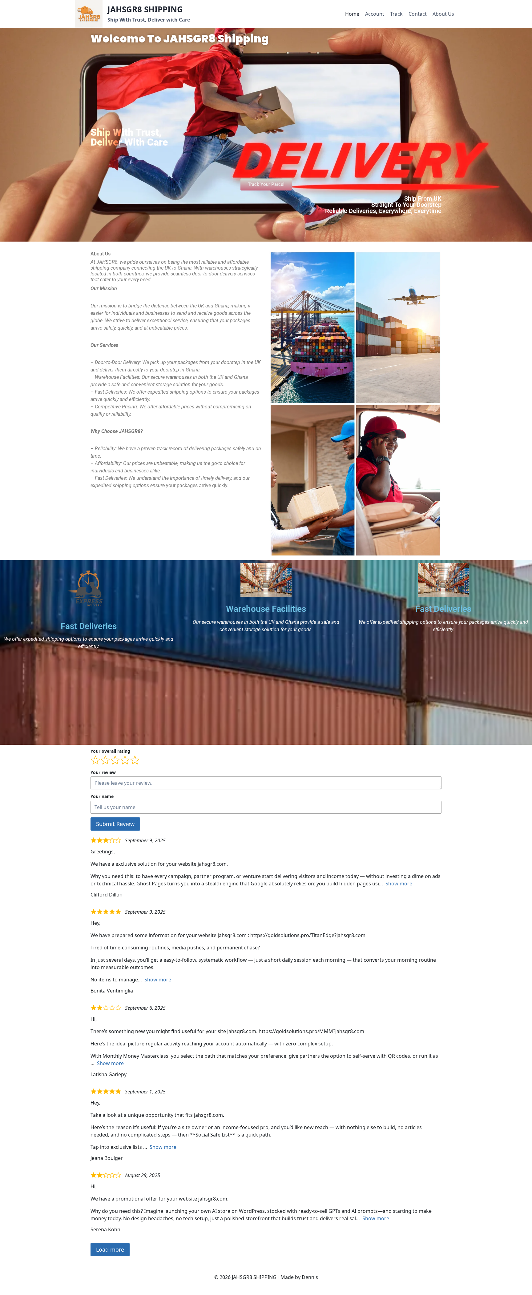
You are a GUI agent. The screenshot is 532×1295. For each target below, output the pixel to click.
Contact (418, 13)
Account (374, 13)
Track (396, 13)
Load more (110, 1249)
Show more (398, 883)
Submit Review (115, 824)
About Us (443, 13)
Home (352, 13)
